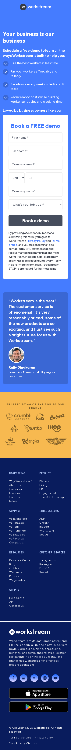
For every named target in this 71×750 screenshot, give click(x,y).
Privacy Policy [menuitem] (44, 737)
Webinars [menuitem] (15, 572)
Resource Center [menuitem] (20, 560)
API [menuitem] (11, 601)
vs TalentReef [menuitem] (18, 518)
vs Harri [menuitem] (14, 526)
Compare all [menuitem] (17, 542)
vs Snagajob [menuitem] (17, 534)
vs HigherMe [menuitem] (17, 530)
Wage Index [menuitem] (17, 580)
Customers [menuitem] (16, 489)
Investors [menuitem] (15, 493)
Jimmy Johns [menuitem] (47, 560)
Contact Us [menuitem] (16, 605)
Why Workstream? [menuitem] (20, 481)
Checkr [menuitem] (44, 522)
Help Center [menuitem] (17, 598)
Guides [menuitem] (14, 568)
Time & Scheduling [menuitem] (51, 497)
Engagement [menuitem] (47, 493)
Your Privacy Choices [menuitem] (23, 743)
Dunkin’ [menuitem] (44, 568)
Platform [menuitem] (44, 481)
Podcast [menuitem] (14, 576)
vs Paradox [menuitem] (16, 522)
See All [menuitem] (43, 534)
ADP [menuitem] (42, 518)
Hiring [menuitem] (43, 485)
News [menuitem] (13, 501)
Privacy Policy (36, 240)
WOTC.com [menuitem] (46, 530)
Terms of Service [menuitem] (20, 737)
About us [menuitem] (15, 485)
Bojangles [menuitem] (46, 564)
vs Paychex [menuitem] (16, 538)
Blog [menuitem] (12, 564)
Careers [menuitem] (14, 497)
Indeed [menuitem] (44, 526)
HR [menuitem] (41, 489)
